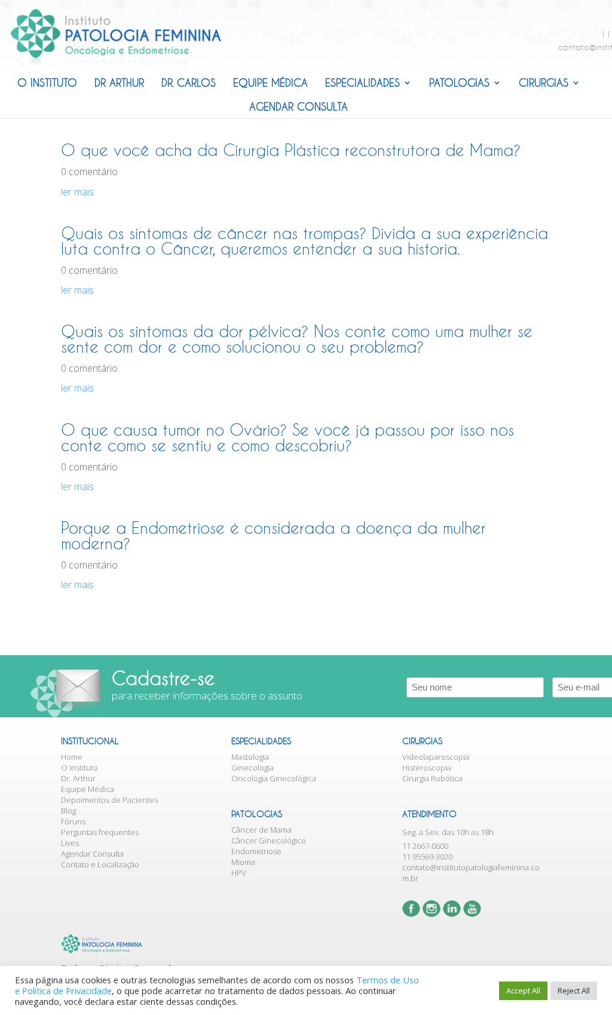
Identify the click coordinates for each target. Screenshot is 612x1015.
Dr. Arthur (78, 778)
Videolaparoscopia (435, 756)
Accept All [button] (523, 990)
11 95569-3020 (427, 856)
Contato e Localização (100, 864)
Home (71, 756)
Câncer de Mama (261, 829)
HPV (238, 872)
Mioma (243, 862)
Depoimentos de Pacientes (109, 799)
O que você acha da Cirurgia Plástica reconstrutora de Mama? (291, 150)
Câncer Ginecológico (268, 840)
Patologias (459, 82)
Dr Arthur (119, 82)
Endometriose (256, 851)
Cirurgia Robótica (432, 778)
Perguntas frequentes (100, 832)
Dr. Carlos (188, 82)
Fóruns (73, 821)
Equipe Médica (270, 82)
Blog (68, 810)
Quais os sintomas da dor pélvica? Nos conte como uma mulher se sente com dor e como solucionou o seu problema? (297, 339)
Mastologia (250, 756)
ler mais (77, 191)
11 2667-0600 (425, 845)
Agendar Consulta (298, 106)
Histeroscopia (426, 767)
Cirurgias (543, 82)
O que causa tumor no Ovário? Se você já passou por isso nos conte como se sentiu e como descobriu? (287, 437)
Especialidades (362, 82)
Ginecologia (252, 767)
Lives (70, 842)
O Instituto (47, 82)
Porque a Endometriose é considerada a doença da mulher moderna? (273, 535)
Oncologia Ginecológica (273, 778)
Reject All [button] (574, 990)
